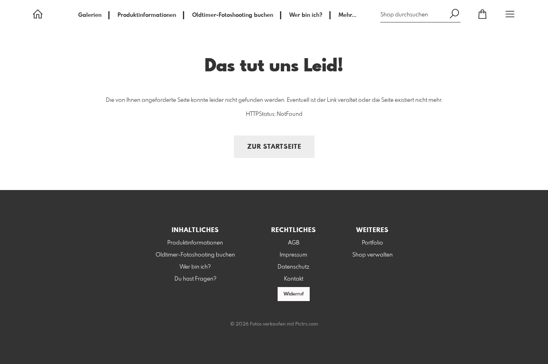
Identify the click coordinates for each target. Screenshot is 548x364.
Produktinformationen (147, 15)
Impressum (293, 255)
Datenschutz (293, 267)
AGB (293, 243)
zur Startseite (274, 147)
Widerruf (294, 294)
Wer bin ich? (306, 15)
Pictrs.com (306, 324)
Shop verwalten (372, 255)
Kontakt (293, 279)
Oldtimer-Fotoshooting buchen (232, 15)
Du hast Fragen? (195, 279)
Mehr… (347, 15)
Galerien (89, 15)
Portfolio (372, 243)
